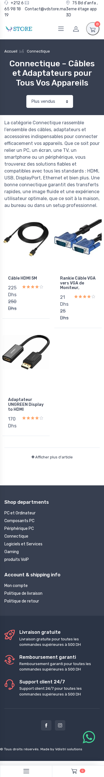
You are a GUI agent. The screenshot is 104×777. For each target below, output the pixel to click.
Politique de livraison (23, 593)
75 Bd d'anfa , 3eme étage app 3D (82, 9)
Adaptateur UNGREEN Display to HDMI (26, 404)
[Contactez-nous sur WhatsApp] (89, 737)
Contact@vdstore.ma (45, 9)
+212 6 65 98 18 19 (14, 9)
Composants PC (19, 520)
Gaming (11, 551)
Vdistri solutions (68, 749)
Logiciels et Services (23, 544)
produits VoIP (16, 559)
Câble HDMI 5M (22, 278)
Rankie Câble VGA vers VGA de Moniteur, (78, 283)
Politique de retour (21, 601)
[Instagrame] (60, 725)
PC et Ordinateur (20, 513)
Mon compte (16, 585)
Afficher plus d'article (53, 457)
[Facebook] (46, 725)
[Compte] (76, 28)
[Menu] (61, 29)
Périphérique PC (19, 528)
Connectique (16, 536)
